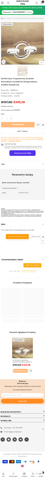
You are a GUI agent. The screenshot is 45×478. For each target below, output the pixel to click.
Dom (2, 18)
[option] (22, 43)
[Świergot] (26, 439)
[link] (38, 124)
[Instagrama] (8, 439)
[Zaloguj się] (37, 3)
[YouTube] (20, 439)
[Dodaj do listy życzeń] (30, 370)
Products (9, 18)
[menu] (2, 3)
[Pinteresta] (14, 439)
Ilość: (2, 114)
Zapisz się (23, 401)
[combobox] (37, 236)
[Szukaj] (8, 3)
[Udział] (42, 124)
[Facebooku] (3, 439)
